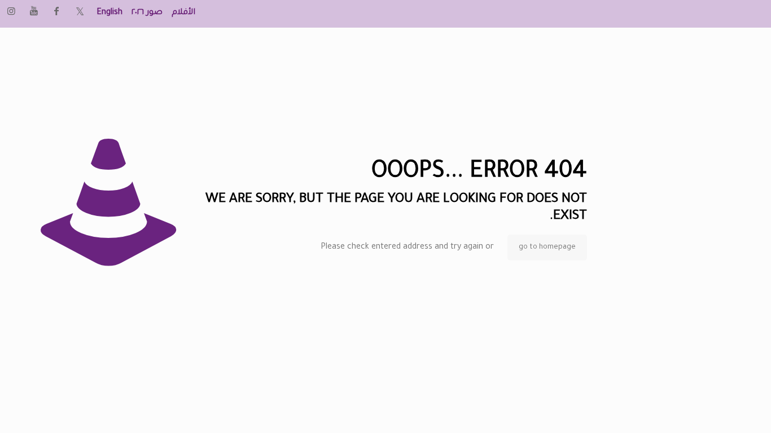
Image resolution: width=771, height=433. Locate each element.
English (109, 12)
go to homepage (547, 247)
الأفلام (183, 12)
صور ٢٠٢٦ (147, 12)
